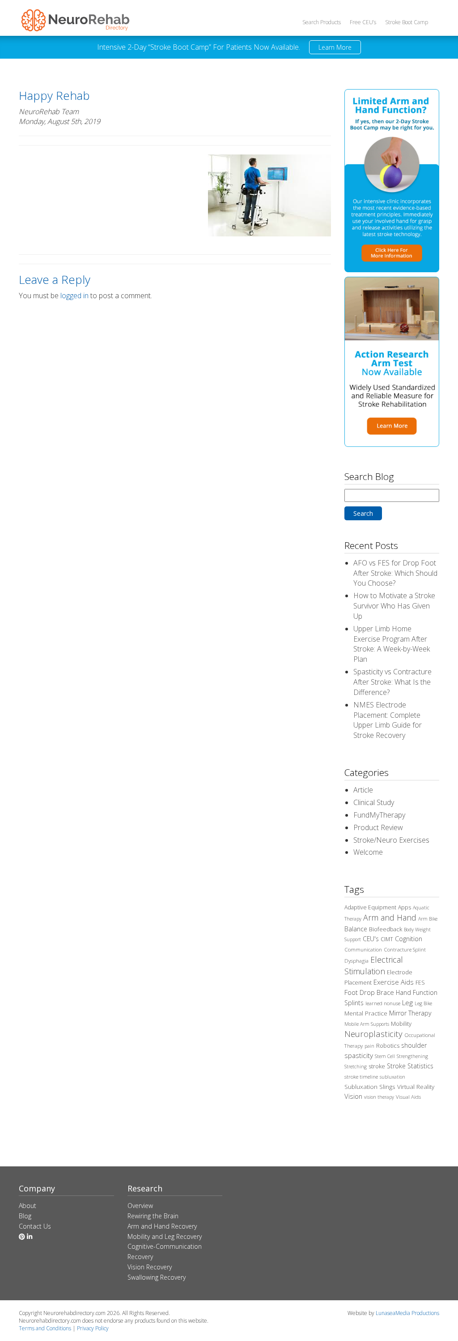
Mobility (401, 1024)
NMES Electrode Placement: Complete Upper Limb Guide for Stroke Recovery (387, 720)
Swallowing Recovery (156, 1277)
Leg (407, 1002)
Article (363, 790)
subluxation (392, 1077)
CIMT (387, 939)
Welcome (368, 852)
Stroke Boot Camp (406, 22)
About (27, 1205)
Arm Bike (427, 919)
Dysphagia (356, 960)
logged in (74, 295)
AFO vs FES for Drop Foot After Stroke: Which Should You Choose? (395, 573)
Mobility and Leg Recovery (164, 1236)
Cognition (408, 938)
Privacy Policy (93, 1328)
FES (420, 982)
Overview (140, 1205)
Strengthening (412, 1056)
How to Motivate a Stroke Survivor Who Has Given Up (394, 606)
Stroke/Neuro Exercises (391, 840)
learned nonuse (382, 1003)
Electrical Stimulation (373, 965)
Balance (355, 929)
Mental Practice (365, 1013)
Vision (353, 1096)
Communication (363, 949)
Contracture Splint (405, 949)
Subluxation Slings (369, 1087)
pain (369, 1046)
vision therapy (379, 1097)
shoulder (414, 1045)
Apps (404, 907)
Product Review (378, 827)
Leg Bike (423, 1003)
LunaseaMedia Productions (407, 1313)
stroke (377, 1066)
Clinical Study (373, 802)
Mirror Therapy (410, 1013)
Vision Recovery (149, 1267)
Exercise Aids (393, 981)
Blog (25, 1216)
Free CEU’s (363, 22)
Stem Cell (385, 1056)
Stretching (355, 1066)
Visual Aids (408, 1096)
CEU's (371, 938)
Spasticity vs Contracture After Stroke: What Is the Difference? (392, 682)
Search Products (321, 22)
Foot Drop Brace (369, 992)
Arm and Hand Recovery (162, 1226)
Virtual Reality (415, 1087)
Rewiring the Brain (152, 1216)
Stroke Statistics (410, 1066)
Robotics (387, 1045)
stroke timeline (361, 1076)
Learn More (335, 47)
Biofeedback (385, 929)
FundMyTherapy (379, 815)
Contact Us (35, 1226)
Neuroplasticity (373, 1033)
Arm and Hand (389, 917)
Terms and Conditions (45, 1328)
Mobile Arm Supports (366, 1024)
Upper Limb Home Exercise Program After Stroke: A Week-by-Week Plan (391, 644)
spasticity (358, 1055)
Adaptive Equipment (370, 907)
